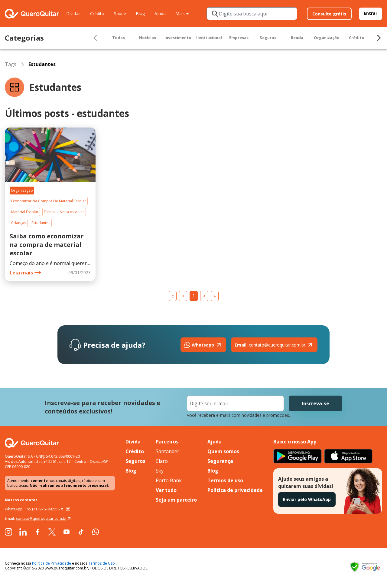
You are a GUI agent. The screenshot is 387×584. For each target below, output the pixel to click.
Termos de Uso (102, 563)
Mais (180, 13)
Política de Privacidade (51, 563)
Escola (49, 211)
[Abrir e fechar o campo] (215, 13)
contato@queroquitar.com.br (270, 345)
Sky (160, 470)
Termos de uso (225, 480)
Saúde (120, 13)
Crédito (97, 13)
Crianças (18, 222)
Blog (140, 13)
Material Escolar (24, 211)
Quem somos (223, 451)
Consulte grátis (329, 14)
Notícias (147, 37)
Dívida (133, 441)
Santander (167, 451)
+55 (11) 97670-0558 (42, 509)
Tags (10, 64)
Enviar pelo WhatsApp (307, 499)
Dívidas (73, 13)
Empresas (239, 37)
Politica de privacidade (235, 490)
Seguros (268, 37)
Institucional (209, 37)
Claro (162, 461)
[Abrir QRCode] (68, 509)
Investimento (177, 37)
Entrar (370, 13)
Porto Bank (169, 480)
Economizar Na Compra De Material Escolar (48, 201)
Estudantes (40, 222)
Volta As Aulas (72, 211)
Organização (327, 37)
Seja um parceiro (176, 499)
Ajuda (160, 13)
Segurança (220, 461)
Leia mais (21, 272)
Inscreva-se (315, 403)
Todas (118, 37)
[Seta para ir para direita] (378, 37)
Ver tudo (166, 490)
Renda (297, 37)
